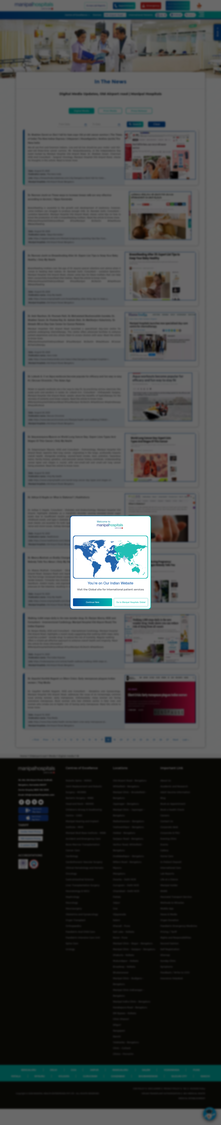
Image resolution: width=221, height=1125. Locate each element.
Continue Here (92, 602)
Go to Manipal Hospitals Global (130, 602)
